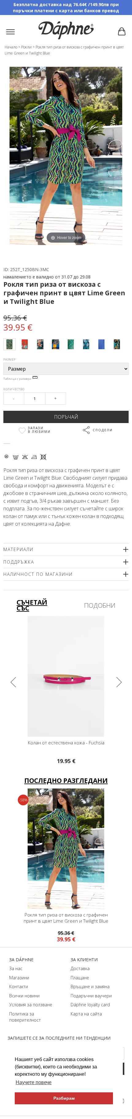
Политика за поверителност (25, 1017)
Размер (9, 359)
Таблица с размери (18, 379)
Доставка (80, 968)
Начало (11, 47)
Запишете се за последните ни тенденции (59, 1038)
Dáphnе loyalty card (90, 1004)
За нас (15, 968)
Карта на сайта (86, 1014)
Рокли (26, 47)
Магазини (19, 978)
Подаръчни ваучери (91, 996)
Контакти (18, 986)
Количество (14, 389)
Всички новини (24, 996)
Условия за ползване (30, 1004)
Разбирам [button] (64, 1098)
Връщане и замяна (90, 986)
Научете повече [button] (34, 1082)
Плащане (80, 978)
